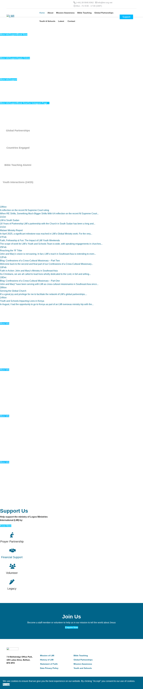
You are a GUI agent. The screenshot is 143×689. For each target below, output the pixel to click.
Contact (71, 21)
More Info (4, 323)
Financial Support (12, 557)
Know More (5, 526)
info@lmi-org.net (105, 2)
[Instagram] (116, 656)
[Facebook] (108, 656)
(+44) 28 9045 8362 (85, 2)
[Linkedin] (112, 656)
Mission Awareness (65, 13)
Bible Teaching (84, 13)
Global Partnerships (103, 13)
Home (42, 13)
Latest (61, 21)
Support (126, 17)
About (50, 13)
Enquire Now (71, 627)
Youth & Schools (47, 21)
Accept (6, 684)
